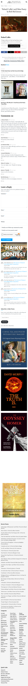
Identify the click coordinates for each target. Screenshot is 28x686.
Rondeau (21, 627)
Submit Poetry (4, 671)
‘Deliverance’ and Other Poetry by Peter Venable (12, 591)
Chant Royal (4, 624)
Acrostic (3, 613)
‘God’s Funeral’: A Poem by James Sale (10, 550)
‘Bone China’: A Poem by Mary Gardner (10, 530)
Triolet (20, 660)
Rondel (21, 632)
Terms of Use (4, 682)
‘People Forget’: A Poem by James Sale (10, 602)
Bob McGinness (4, 177)
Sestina (21, 641)
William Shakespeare (12, 632)
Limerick (12, 641)
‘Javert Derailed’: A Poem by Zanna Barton (11, 599)
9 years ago (12, 119)
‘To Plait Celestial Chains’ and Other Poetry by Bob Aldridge (12, 71)
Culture (9, 5)
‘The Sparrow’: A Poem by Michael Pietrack (11, 587)
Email (3, 216)
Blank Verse (4, 622)
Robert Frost (12, 628)
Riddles (11, 662)
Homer (11, 623)
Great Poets (12, 613)
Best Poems (3, 620)
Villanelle (21, 664)
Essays (2, 642)
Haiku (20, 621)
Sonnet (21, 648)
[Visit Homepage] (14, 2)
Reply (3, 134)
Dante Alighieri (13, 614)
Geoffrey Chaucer (13, 619)
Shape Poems (22, 643)
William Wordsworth (12, 635)
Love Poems (13, 642)
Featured (3, 648)
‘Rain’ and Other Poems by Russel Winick (10, 593)
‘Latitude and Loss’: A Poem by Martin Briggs (11, 546)
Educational (4, 635)
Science (21, 639)
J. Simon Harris (4, 119)
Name (3, 210)
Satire (20, 637)
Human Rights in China (13, 638)
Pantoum (12, 646)
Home (2, 5)
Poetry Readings (23, 623)
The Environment (22, 656)
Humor (11, 661)
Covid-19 (3, 630)
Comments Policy (5, 681)
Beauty (11, 651)
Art (1, 618)
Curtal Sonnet (22, 619)
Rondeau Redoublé (21, 629)
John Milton (12, 627)
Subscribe (4, 321)
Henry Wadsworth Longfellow (13, 622)
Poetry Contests (23, 616)
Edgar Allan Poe (13, 616)
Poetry (6, 5)
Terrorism (21, 652)
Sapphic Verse (22, 635)
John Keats (12, 625)
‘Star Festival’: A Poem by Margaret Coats (10, 552)
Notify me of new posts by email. (10, 230)
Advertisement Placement (7, 679)
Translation (22, 658)
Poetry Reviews (4, 646)
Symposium (22, 650)
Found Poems (13, 658)
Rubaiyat (21, 633)
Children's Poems (13, 653)
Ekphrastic (12, 656)
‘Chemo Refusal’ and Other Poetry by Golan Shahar (13, 589)
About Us (3, 670)
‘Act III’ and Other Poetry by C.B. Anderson (11, 548)
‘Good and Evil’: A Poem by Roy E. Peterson (11, 604)
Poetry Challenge (21, 614)
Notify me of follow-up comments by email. (12, 227)
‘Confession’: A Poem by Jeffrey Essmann (10, 573)
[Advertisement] (14, 467)
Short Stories (22, 644)
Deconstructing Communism (4, 633)
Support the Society (5, 677)
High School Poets (13, 659)
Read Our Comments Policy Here (14, 61)
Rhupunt (21, 625)
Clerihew (3, 629)
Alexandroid (4, 615)
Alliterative (3, 617)
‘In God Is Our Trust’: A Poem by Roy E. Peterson (12, 570)
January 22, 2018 (5, 14)
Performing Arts (14, 648)
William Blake (13, 630)
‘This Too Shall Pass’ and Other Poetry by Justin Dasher (14, 536)
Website (3, 221)
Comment (4, 193)
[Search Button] (26, 2)
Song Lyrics (22, 646)
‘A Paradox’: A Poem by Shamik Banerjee (10, 582)
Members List (4, 675)
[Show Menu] (1, 2)
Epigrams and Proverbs (4, 640)
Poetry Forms (22, 618)
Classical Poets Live (4, 626)
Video (20, 662)
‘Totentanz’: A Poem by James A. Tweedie (10, 568)
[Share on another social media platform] (24, 52)
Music (11, 644)
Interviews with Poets (4, 644)
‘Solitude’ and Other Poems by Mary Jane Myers (12, 562)
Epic (2, 637)
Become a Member (5, 673)
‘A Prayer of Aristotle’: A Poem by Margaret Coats (12, 584)
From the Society (3, 651)
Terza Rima (22, 653)
